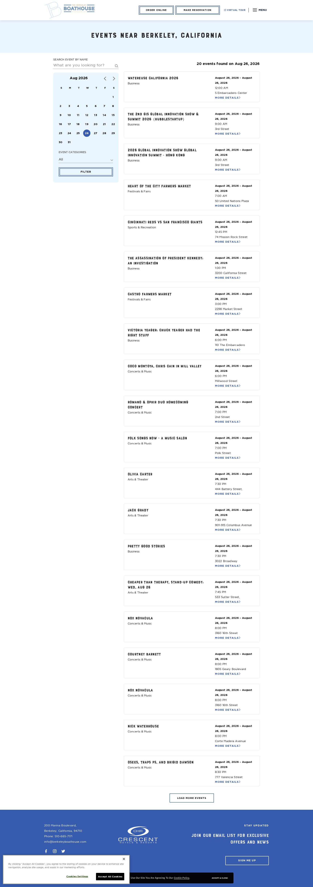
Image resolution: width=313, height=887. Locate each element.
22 (113, 124)
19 (86, 124)
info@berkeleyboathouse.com (65, 841)
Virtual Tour (235, 10)
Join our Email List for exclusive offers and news (230, 838)
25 (78, 133)
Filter (86, 171)
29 (113, 133)
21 (104, 124)
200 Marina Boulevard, (63, 828)
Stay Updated (256, 825)
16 (60, 124)
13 (95, 115)
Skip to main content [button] (20, 3)
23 (60, 133)
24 (69, 133)
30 (60, 142)
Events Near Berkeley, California (156, 34)
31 (69, 142)
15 (113, 115)
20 (95, 124)
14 (104, 115)
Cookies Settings (77, 876)
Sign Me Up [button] (247, 860)
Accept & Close (220, 878)
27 (95, 133)
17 (69, 124)
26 (87, 133)
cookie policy (181, 878)
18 (78, 124)
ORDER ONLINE (156, 10)
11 (78, 115)
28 (104, 133)
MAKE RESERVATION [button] (197, 10)
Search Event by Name (70, 59)
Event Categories (72, 152)
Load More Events (191, 798)
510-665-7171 (63, 836)
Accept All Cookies (110, 876)
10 (69, 115)
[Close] (124, 859)
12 (86, 115)
